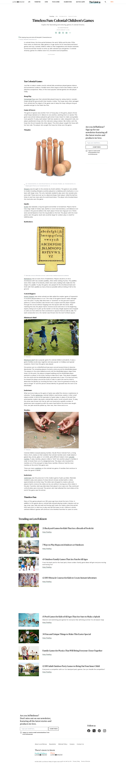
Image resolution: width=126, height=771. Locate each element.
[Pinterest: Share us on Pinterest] (63, 33)
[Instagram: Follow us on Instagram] (104, 730)
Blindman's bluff (29, 360)
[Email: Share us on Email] (66, 33)
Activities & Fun (63, 16)
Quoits (26, 207)
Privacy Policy (76, 761)
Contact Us (80, 744)
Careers (72, 744)
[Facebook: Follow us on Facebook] (88, 730)
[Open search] (105, 2)
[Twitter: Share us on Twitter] (59, 33)
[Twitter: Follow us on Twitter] (94, 730)
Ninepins (27, 189)
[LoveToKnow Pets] (57, 754)
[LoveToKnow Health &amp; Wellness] (41, 754)
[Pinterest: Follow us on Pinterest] (99, 730)
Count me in (96, 147)
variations (38, 468)
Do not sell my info (67, 761)
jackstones (39, 395)
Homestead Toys (29, 99)
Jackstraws (27, 478)
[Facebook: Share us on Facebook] (56, 33)
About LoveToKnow (41, 744)
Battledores (28, 279)
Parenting (51, 16)
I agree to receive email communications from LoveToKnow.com (94, 152)
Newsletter (52, 744)
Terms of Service (85, 761)
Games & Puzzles (72, 16)
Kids (57, 16)
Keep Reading (46, 532)
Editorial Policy (62, 744)
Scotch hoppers (29, 296)
